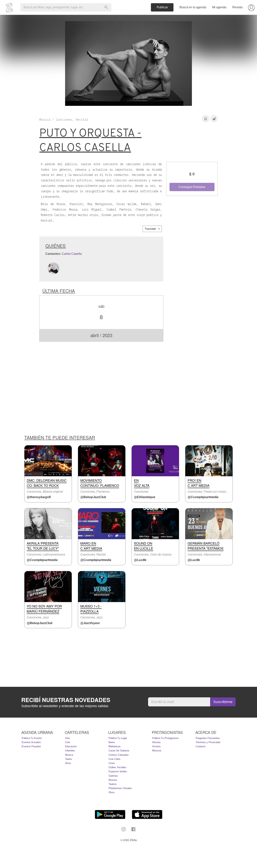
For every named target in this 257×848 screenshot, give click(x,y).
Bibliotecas (115, 746)
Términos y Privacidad (208, 742)
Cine (67, 742)
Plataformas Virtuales (120, 788)
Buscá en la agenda (192, 7)
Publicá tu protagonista (165, 738)
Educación (71, 746)
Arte (67, 738)
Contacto (200, 746)
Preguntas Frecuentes (208, 738)
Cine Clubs (114, 759)
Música (69, 754)
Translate (151, 228)
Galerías (113, 775)
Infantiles (70, 750)
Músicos (156, 750)
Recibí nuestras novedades (65, 700)
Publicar (162, 7)
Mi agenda (219, 7)
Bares (112, 742)
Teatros (113, 784)
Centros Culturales (119, 754)
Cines (112, 763)
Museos (113, 780)
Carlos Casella (72, 253)
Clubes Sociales (117, 767)
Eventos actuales (31, 742)
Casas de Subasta (119, 750)
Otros (68, 763)
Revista (237, 7)
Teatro (68, 759)
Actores (156, 746)
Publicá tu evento (32, 738)
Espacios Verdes (118, 771)
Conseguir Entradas (192, 187)
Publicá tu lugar (118, 738)
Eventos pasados (31, 746)
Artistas (156, 742)
